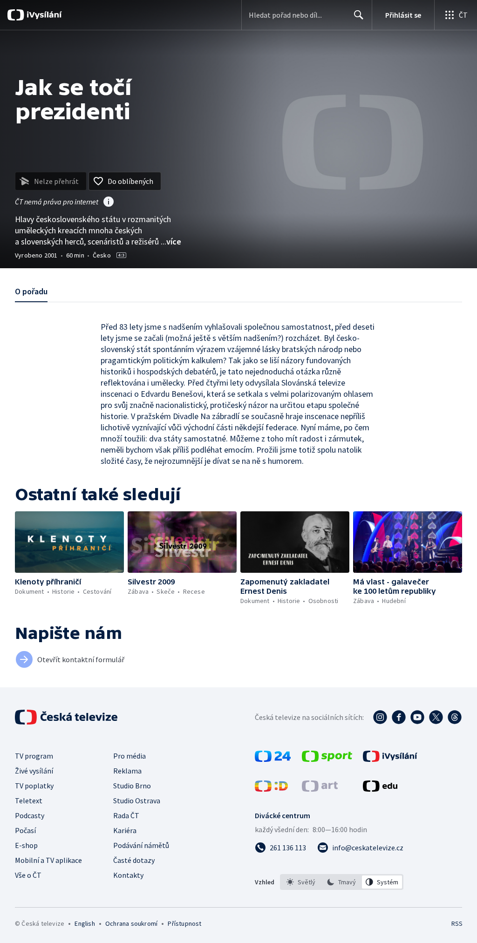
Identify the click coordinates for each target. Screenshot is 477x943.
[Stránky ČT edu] (380, 789)
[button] (69, 542)
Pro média (129, 755)
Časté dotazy (134, 860)
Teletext (28, 800)
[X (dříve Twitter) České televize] (436, 717)
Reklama (127, 770)
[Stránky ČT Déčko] (271, 789)
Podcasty (29, 815)
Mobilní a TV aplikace (48, 860)
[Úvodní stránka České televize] (67, 717)
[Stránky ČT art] (320, 789)
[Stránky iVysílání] (390, 759)
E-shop (26, 845)
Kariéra (124, 830)
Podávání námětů (141, 845)
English (85, 923)
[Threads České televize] (454, 717)
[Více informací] (108, 202)
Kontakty (128, 875)
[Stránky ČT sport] (327, 759)
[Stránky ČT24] (273, 759)
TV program (34, 755)
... (171, 241)
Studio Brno (132, 785)
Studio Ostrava (136, 800)
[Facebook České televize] (398, 717)
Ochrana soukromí (131, 923)
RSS (456, 923)
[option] (301, 882)
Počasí (25, 830)
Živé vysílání (34, 770)
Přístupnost (184, 923)
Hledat (359, 15)
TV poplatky (34, 785)
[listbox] (341, 882)
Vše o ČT (28, 875)
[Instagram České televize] (380, 717)
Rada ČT (126, 815)
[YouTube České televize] (417, 717)
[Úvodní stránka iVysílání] (43, 14)
